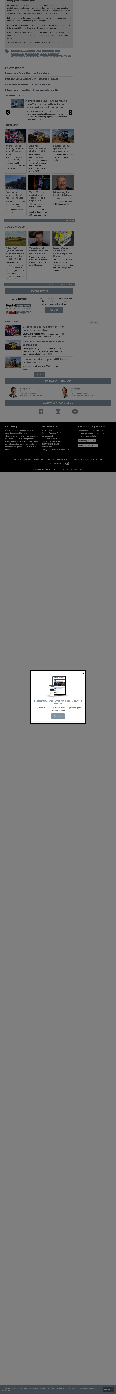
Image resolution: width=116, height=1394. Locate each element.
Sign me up (58, 716)
